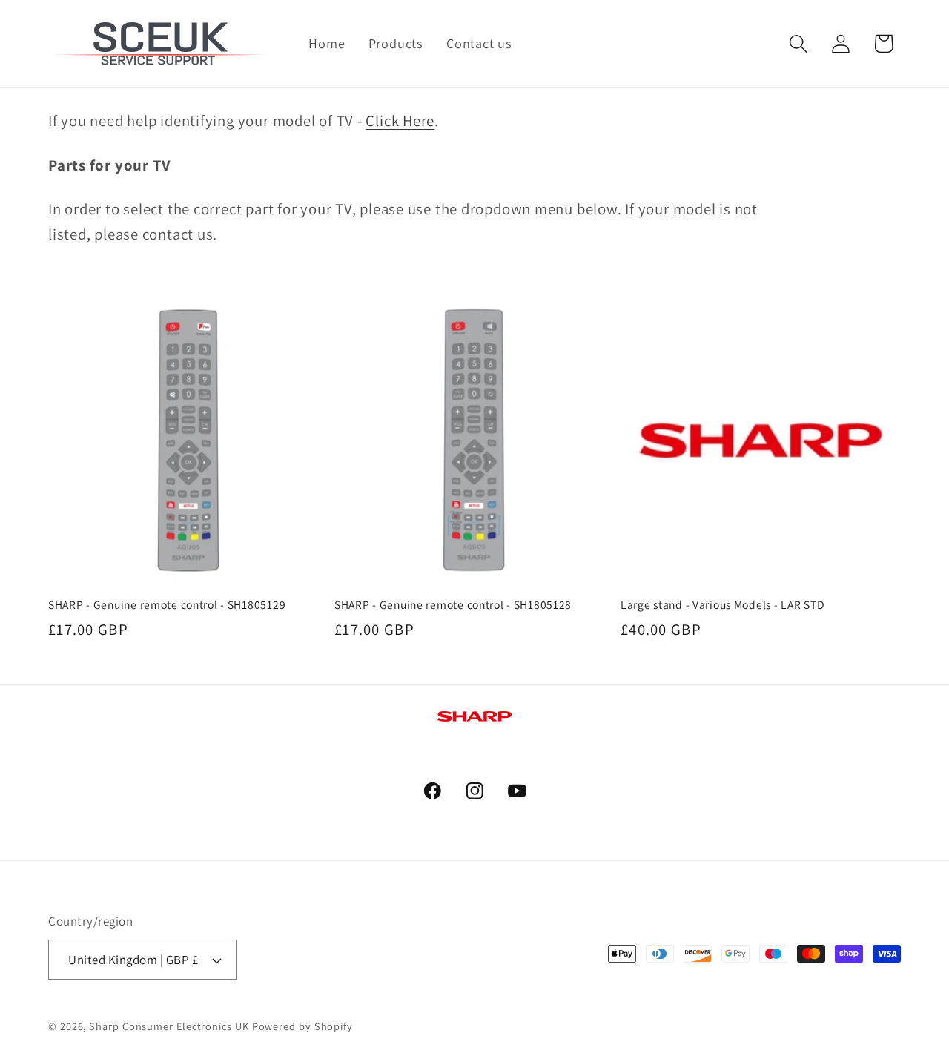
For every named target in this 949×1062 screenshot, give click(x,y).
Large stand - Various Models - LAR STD (722, 604)
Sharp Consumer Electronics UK (168, 1026)
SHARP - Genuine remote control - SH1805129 (166, 604)
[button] (799, 43)
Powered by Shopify (302, 1026)
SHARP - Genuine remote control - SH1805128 (453, 604)
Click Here (400, 121)
